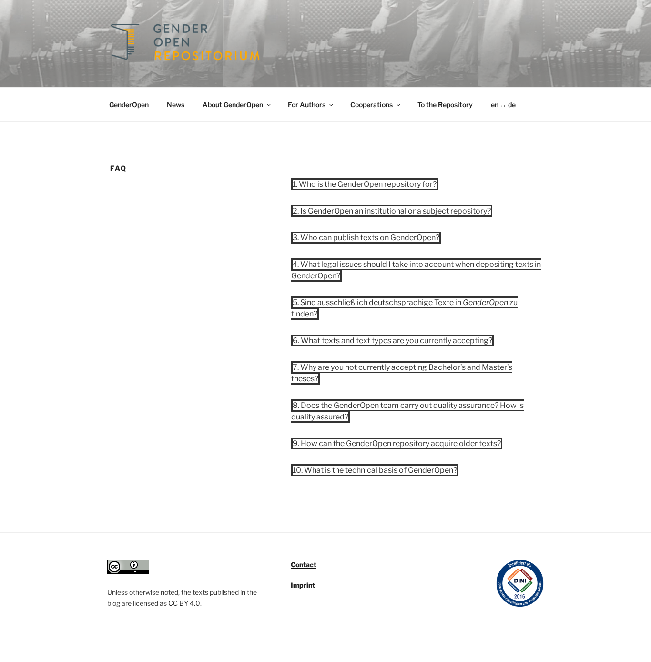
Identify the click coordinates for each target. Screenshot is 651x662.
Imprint (303, 585)
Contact (303, 564)
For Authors (307, 105)
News (175, 105)
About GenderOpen (233, 105)
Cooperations (371, 105)
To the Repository (445, 105)
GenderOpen (129, 105)
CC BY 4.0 (184, 603)
